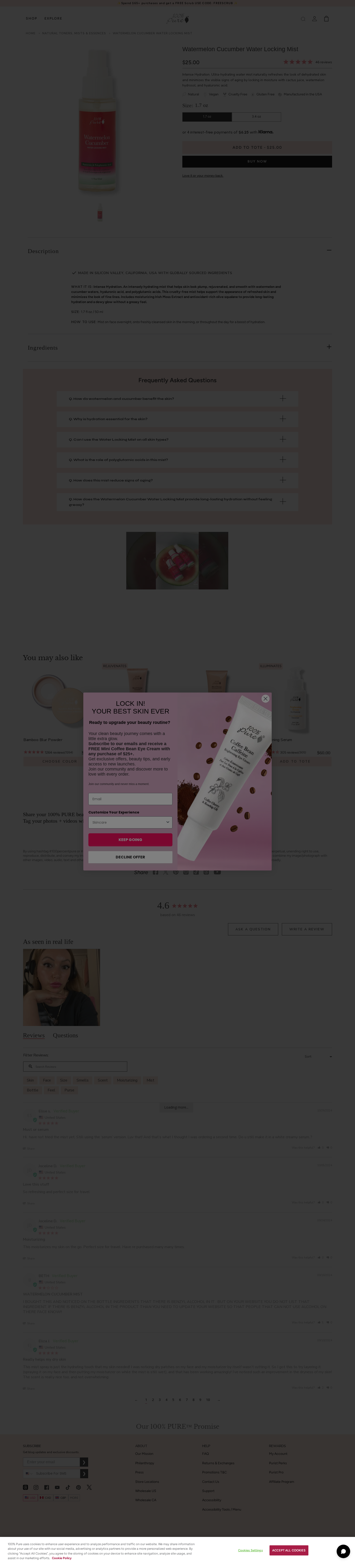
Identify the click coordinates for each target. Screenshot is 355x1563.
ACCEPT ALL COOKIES (288, 1550)
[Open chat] (343, 1551)
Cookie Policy (61, 1558)
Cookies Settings (250, 1550)
